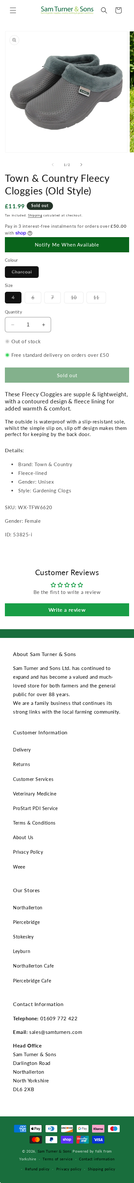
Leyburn (21, 951)
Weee (19, 867)
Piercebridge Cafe (32, 980)
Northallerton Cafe (33, 966)
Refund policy (37, 1169)
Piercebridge (26, 922)
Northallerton (28, 907)
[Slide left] (53, 165)
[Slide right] (81, 165)
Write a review (67, 610)
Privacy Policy (28, 852)
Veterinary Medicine (34, 793)
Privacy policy (69, 1169)
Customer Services (33, 779)
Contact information (96, 1159)
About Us (23, 837)
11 (99, 298)
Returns (21, 764)
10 (77, 298)
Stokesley (23, 936)
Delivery (22, 749)
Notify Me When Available (67, 244)
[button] (13, 10)
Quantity (13, 311)
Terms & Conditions (34, 823)
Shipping (35, 215)
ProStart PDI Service (35, 808)
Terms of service (58, 1159)
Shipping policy (101, 1169)
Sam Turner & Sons (55, 1151)
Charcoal (25, 273)
